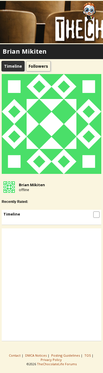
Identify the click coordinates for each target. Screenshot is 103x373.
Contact (15, 355)
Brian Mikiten (32, 184)
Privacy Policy (52, 360)
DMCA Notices (36, 355)
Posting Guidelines (66, 355)
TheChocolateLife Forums (57, 364)
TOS (88, 355)
